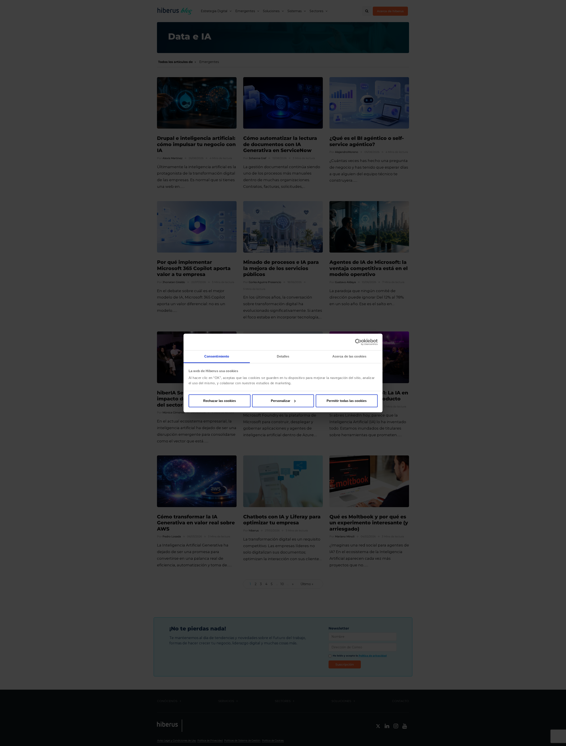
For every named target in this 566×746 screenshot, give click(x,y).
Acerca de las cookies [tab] (349, 356)
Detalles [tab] (283, 356)
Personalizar (280, 401)
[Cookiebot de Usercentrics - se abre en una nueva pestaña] (358, 342)
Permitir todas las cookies (347, 401)
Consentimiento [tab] (216, 356)
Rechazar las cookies (219, 401)
